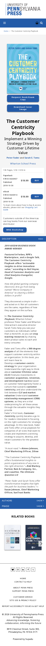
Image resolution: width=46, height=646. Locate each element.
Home (6, 31)
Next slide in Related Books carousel (41, 544)
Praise (5, 506)
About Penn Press (23, 587)
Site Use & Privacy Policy (23, 600)
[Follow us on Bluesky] (13, 570)
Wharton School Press (23, 163)
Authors (7, 500)
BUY (37, 180)
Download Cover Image (23, 108)
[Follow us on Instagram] (18, 570)
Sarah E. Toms (32, 157)
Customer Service (23, 597)
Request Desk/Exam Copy (23, 98)
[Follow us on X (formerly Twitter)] (33, 570)
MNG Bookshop (14, 229)
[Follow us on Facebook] (28, 570)
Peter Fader (13, 157)
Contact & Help (23, 581)
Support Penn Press (23, 591)
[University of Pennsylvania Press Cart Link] (37, 23)
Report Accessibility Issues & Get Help (23, 606)
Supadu (29, 639)
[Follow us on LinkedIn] (23, 570)
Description (9, 238)
